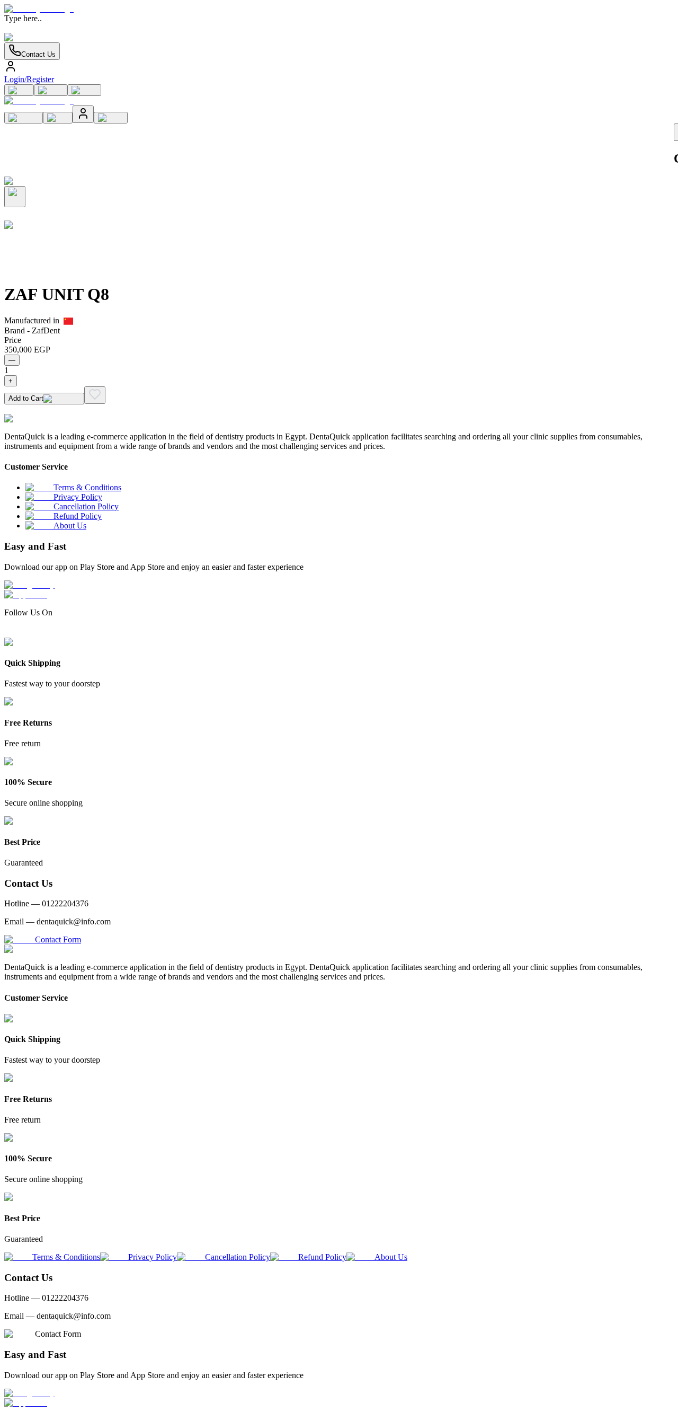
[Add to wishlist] (94, 395)
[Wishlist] (50, 90)
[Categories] (84, 90)
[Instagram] (18, 632)
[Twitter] (37, 632)
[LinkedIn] (28, 632)
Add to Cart (25, 398)
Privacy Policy (77, 496)
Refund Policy (77, 515)
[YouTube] (47, 632)
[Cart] (19, 90)
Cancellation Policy (86, 506)
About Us (69, 525)
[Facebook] (9, 632)
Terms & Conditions (87, 487)
